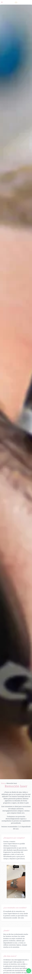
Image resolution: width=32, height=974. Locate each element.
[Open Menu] (2, 2)
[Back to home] (16, 2)
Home (3, 783)
